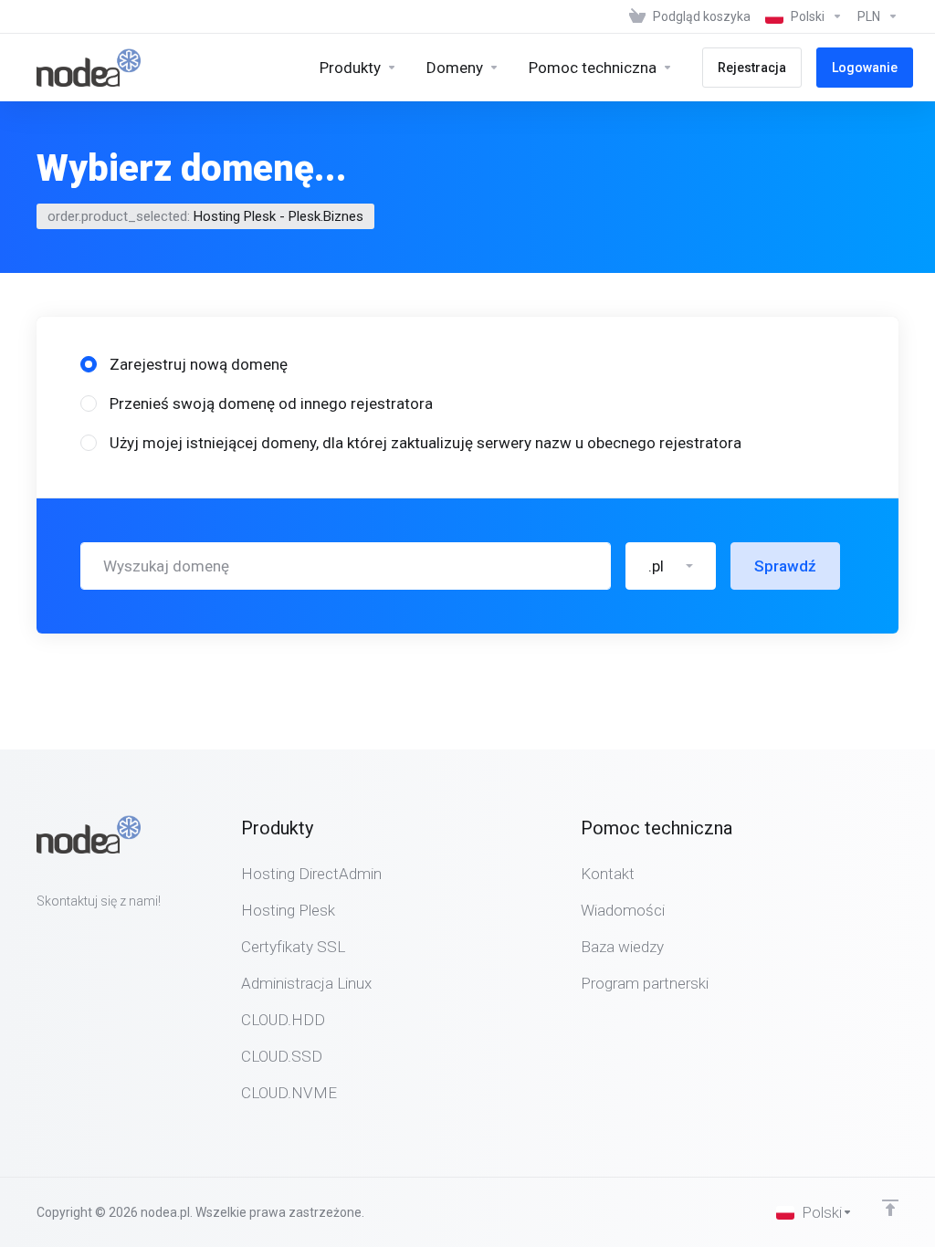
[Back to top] (890, 1207)
